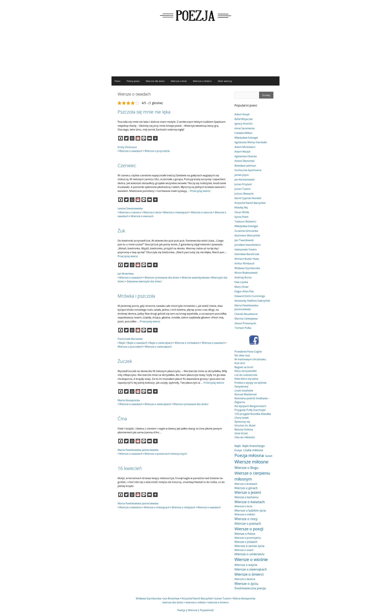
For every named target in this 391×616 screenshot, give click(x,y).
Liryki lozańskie (243, 390)
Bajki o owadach (137, 343)
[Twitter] (126, 138)
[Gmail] (138, 138)
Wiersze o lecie (179, 80)
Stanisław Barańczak (246, 254)
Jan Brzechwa (126, 273)
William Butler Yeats (246, 258)
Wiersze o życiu (246, 583)
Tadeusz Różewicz (245, 221)
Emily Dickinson (127, 147)
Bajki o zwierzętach (161, 343)
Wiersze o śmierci (202, 80)
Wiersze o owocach (142, 216)
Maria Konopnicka (129, 400)
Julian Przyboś (243, 184)
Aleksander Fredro (245, 249)
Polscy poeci (133, 80)
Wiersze (192, 610)
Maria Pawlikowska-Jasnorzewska (138, 450)
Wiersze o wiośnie (251, 559)
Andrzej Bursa (243, 277)
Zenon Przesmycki (245, 323)
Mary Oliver (241, 286)
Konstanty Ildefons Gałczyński (252, 300)
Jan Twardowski (244, 240)
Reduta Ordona (243, 429)
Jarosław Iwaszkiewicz (247, 244)
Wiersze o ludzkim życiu (250, 510)
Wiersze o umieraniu (249, 554)
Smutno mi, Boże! (244, 425)
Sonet (268, 456)
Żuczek (125, 361)
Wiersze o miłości (244, 514)
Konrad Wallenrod (245, 394)
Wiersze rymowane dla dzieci (162, 277)
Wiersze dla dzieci (155, 80)
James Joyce (241, 175)
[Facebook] (120, 138)
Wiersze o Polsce (244, 533)
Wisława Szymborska (247, 268)
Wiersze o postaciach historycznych (165, 453)
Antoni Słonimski (244, 161)
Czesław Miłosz (243, 133)
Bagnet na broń (243, 367)
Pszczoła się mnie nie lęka (144, 112)
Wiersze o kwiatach (249, 501)
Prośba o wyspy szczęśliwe (250, 382)
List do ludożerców (245, 375)
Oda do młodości (244, 437)
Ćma (122, 418)
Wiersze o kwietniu (130, 507)
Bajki (122, 343)
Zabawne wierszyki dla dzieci (144, 281)
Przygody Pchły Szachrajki (250, 410)
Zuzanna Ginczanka (246, 231)
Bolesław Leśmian (245, 165)
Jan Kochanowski (244, 179)
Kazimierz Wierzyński (247, 235)
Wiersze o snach (243, 550)
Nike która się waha (246, 378)
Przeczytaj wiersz (200, 191)
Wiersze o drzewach (245, 484)
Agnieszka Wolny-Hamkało (250, 142)
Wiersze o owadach (130, 151)
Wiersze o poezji (248, 528)
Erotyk (238, 450)
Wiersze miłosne (251, 462)
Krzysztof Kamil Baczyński (250, 203)
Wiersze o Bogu (246, 467)
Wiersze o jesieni (247, 492)
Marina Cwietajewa (246, 318)
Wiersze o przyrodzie (157, 151)
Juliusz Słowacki (244, 193)
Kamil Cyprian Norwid (247, 198)
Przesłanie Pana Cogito (248, 351)
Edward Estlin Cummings (249, 296)
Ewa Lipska (241, 282)
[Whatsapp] (132, 138)
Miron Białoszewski (246, 272)
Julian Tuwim (242, 189)
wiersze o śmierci (218, 602)
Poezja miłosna (249, 455)
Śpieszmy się (242, 421)
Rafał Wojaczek (243, 119)
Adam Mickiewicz (245, 147)
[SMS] (143, 138)
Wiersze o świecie (244, 579)
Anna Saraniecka (244, 128)
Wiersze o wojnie (245, 565)
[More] (155, 138)
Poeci (117, 80)
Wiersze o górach (246, 488)
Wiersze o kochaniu (246, 497)
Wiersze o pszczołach (130, 346)
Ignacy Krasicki (243, 123)
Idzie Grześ (241, 433)
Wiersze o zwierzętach (158, 346)
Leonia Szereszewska (130, 208)
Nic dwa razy (242, 355)
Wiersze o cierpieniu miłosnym (252, 475)
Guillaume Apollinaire (247, 170)
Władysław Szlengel (246, 137)
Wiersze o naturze (201, 212)
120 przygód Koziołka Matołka (252, 414)
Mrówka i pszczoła (136, 296)
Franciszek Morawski (130, 339)
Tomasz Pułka (242, 328)
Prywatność (207, 610)
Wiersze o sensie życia (249, 546)
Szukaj (266, 95)
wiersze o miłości (196, 602)
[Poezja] (195, 15)
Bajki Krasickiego (253, 446)
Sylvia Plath (241, 216)
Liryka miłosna (253, 450)
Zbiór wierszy (225, 80)
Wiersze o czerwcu (130, 212)
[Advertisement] (195, 53)
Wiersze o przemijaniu (247, 537)
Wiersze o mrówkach (187, 343)
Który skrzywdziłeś (245, 371)
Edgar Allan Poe (244, 291)
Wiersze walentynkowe (195, 277)
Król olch (239, 363)
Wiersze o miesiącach (176, 212)
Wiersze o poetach (247, 523)
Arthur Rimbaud (244, 263)
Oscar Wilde (241, 212)
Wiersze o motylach (183, 507)
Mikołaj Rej (241, 207)
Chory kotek (241, 417)
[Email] (149, 138)
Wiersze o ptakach (245, 542)
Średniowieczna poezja (250, 588)
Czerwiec (127, 165)
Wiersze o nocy (246, 519)
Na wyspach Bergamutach (250, 406)
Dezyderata (241, 386)
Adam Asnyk (242, 114)
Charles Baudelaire (246, 314)
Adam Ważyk (242, 151)
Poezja (181, 610)
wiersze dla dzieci (173, 602)
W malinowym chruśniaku (250, 359)
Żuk (121, 230)
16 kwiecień (130, 468)
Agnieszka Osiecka (245, 156)
